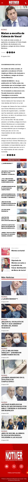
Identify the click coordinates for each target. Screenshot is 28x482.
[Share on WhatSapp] (14, 52)
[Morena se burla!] (5, 251)
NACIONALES (4, 29)
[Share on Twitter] (7, 52)
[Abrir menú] (2, 3)
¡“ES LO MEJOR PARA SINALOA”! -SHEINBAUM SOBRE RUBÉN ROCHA (8, 180)
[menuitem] (14, 473)
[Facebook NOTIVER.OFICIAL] (6, 466)
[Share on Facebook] (10, 52)
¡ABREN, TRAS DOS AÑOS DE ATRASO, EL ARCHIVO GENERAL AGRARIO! (8, 234)
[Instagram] (21, 466)
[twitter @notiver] (14, 466)
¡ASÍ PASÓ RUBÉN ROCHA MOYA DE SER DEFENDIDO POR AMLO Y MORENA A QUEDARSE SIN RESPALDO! (8, 197)
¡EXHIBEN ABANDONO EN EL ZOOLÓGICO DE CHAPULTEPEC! (8, 188)
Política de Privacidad (14, 472)
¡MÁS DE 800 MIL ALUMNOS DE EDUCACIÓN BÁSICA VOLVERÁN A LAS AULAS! (12, 435)
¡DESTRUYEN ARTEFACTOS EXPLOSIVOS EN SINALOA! (8, 219)
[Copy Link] (12, 52)
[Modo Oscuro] (26, 3)
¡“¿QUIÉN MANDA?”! (7, 163)
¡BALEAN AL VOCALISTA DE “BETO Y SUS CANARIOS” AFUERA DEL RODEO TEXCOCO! (12, 325)
